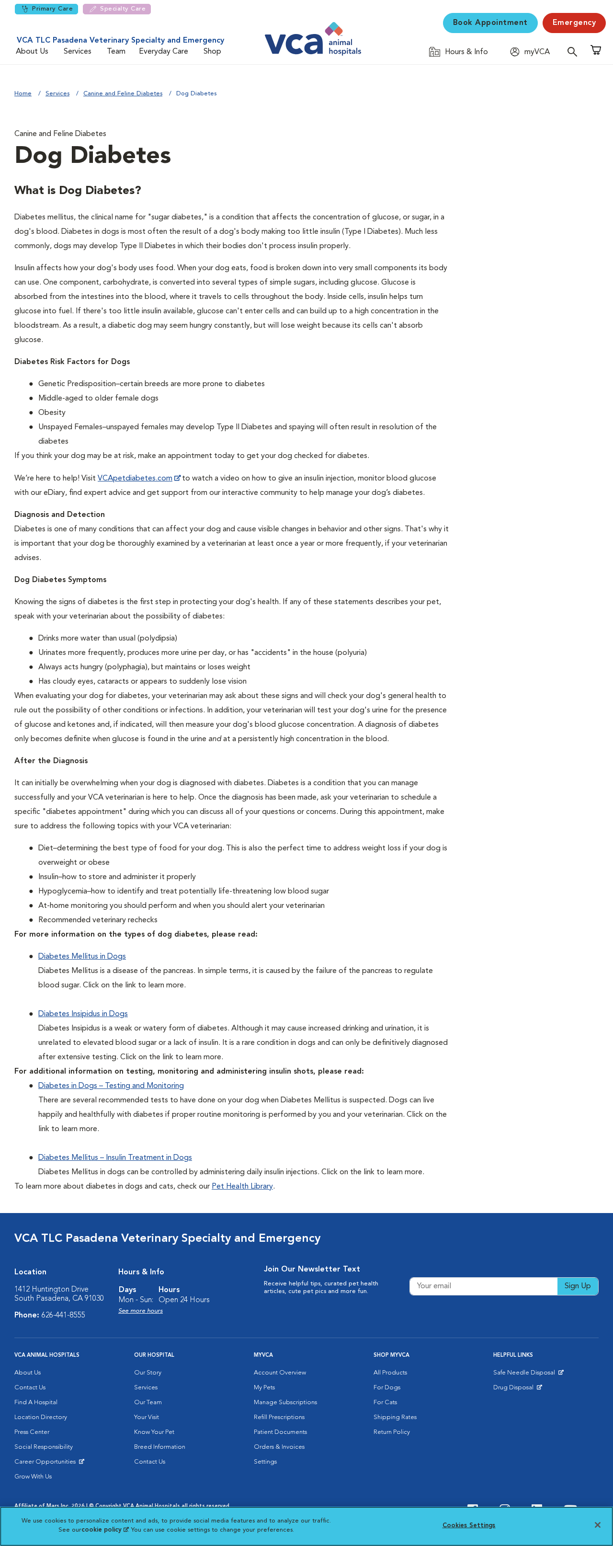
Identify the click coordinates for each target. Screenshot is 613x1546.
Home (23, 94)
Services (77, 52)
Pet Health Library (242, 1187)
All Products (390, 1373)
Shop (212, 52)
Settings (265, 1462)
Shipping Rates (395, 1417)
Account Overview (280, 1373)
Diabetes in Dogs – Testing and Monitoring (111, 1086)
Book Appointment (490, 23)
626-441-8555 (63, 1315)
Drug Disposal (517, 1390)
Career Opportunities (46, 1464)
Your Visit (146, 1417)
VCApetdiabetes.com (135, 478)
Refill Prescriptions (279, 1417)
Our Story (147, 1373)
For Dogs (387, 1388)
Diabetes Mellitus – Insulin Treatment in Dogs (115, 1158)
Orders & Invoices (279, 1447)
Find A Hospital (35, 1402)
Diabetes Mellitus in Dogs (82, 957)
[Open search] (574, 51)
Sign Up (578, 1286)
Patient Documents (280, 1432)
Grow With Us (33, 1477)
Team (116, 52)
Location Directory (40, 1417)
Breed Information (159, 1447)
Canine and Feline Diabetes (122, 94)
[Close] (597, 1524)
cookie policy (104, 1530)
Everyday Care (163, 52)
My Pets (264, 1388)
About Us (32, 52)
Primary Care (52, 9)
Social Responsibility (43, 1447)
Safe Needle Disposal (525, 1375)
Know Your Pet (154, 1432)
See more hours (140, 1311)
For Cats (385, 1402)
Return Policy (392, 1432)
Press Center (31, 1432)
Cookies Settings (469, 1526)
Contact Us (29, 1388)
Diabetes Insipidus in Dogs (83, 1014)
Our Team (148, 1402)
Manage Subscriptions (285, 1402)
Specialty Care (123, 9)
